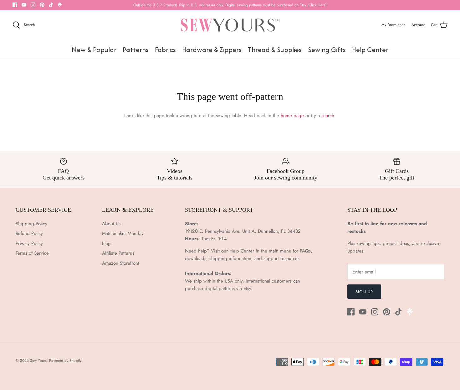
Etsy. (248, 288)
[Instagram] (33, 5)
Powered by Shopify (65, 360)
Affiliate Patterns (118, 253)
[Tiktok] (51, 5)
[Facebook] (15, 5)
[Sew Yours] (230, 25)
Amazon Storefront (120, 263)
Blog (106, 243)
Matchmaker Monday (123, 233)
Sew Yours (38, 360)
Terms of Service (32, 253)
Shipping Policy (31, 223)
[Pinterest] (42, 5)
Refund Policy (29, 233)
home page (292, 115)
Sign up (364, 292)
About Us (111, 223)
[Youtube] (24, 5)
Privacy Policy (29, 243)
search (327, 115)
